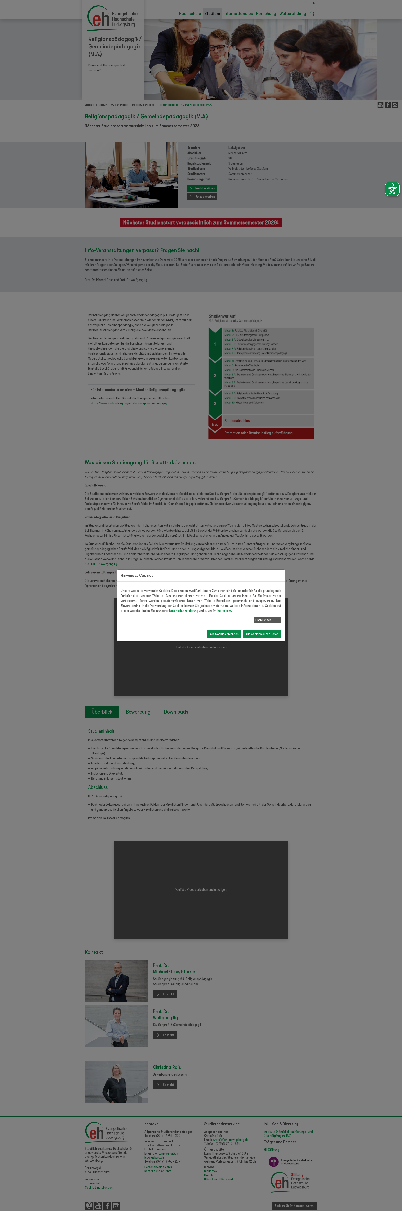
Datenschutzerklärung (183, 611)
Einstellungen (263, 619)
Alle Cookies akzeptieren (262, 634)
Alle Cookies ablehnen (224, 634)
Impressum (224, 611)
